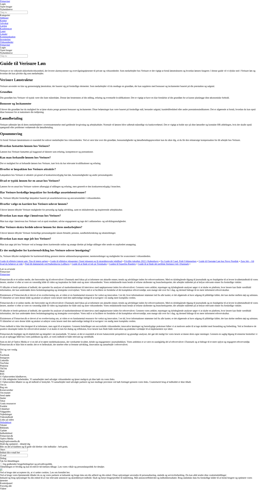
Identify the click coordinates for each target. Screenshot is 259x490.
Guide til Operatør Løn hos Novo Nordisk (218, 261)
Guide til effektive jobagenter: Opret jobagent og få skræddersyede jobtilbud (86, 261)
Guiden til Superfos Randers (122, 264)
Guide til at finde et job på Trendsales (89, 264)
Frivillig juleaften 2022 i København (141, 261)
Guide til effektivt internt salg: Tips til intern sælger (24, 261)
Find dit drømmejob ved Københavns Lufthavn (47, 264)
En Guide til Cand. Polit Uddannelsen (178, 261)
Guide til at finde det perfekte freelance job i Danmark (163, 264)
